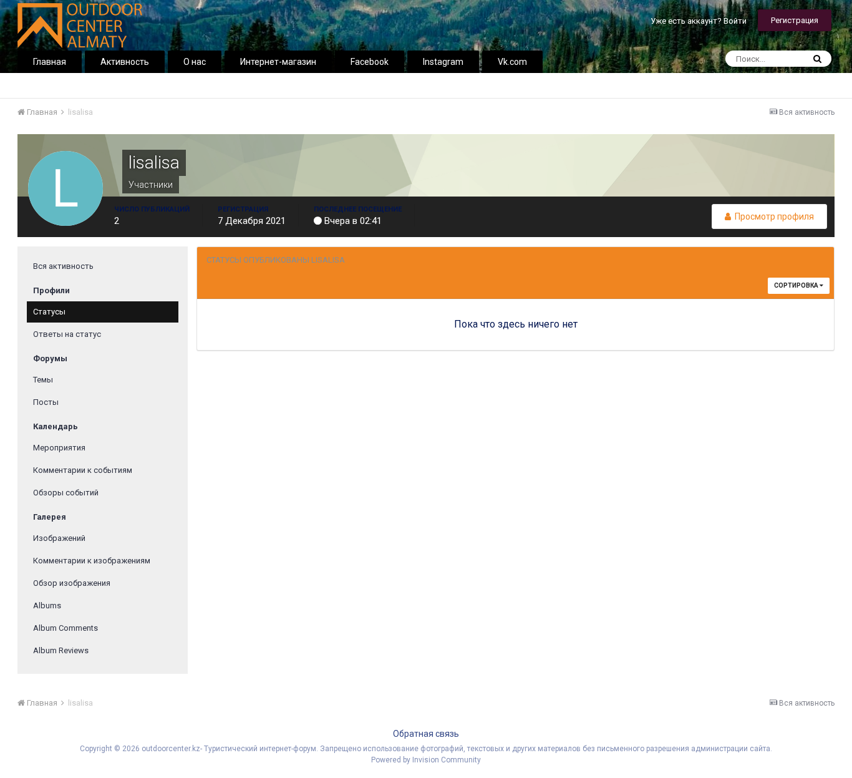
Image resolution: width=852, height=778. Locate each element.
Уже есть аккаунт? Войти (699, 21)
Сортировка (797, 285)
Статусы (49, 311)
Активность (124, 62)
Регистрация (794, 20)
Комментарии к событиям (82, 470)
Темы (43, 379)
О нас (194, 62)
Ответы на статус (67, 334)
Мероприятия (59, 447)
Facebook (370, 62)
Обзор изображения (71, 583)
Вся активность (63, 266)
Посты (46, 402)
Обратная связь (426, 734)
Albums (47, 605)
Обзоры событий (66, 492)
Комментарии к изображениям (91, 560)
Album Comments (65, 628)
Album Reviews (61, 650)
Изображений (59, 538)
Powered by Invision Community (426, 760)
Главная (49, 62)
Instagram (443, 62)
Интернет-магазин (278, 62)
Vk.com (512, 62)
